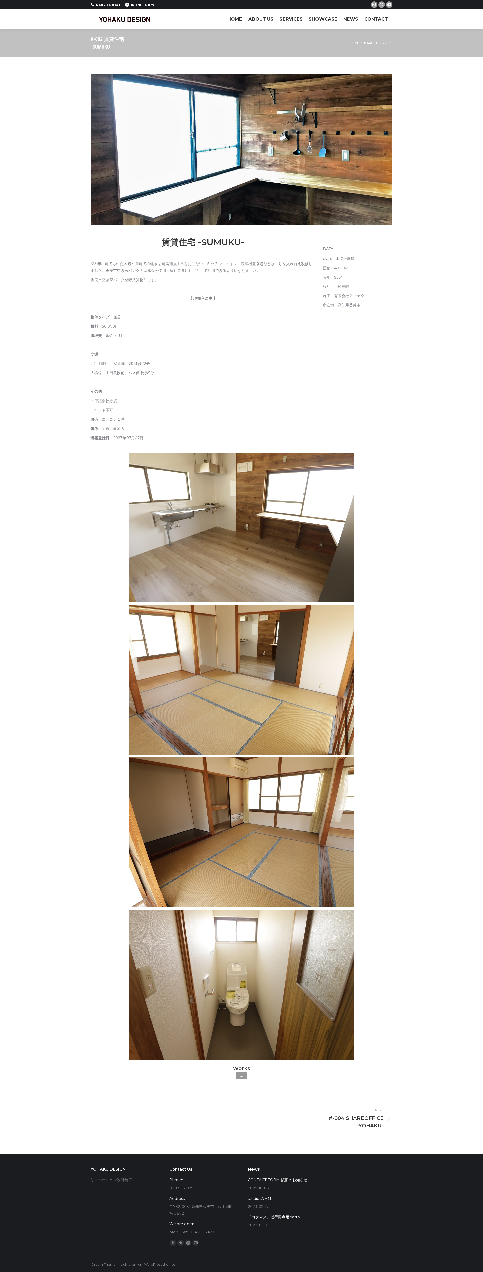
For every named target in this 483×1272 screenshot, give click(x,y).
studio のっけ (260, 1198)
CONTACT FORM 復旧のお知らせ (277, 1179)
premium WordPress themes (151, 1264)
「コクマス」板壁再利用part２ (274, 1217)
